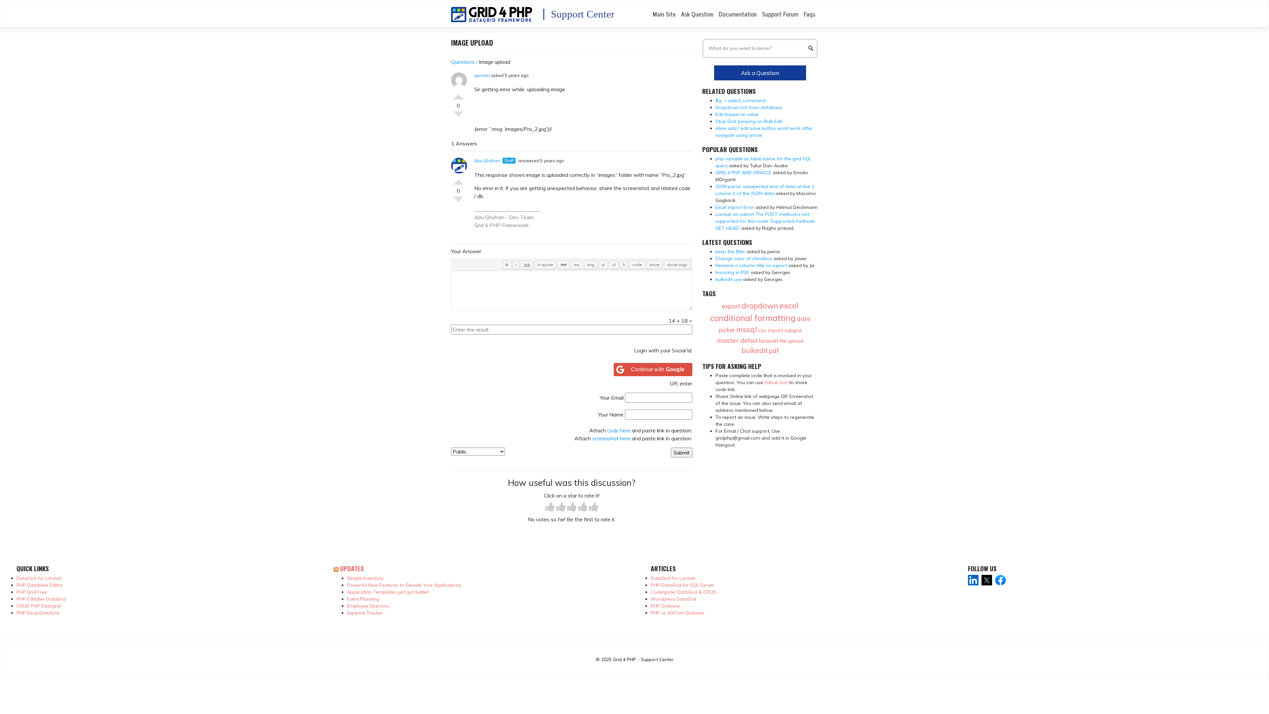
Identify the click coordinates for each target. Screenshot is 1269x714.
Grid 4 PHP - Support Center (643, 659)
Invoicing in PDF (732, 272)
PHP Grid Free (32, 592)
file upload (791, 341)
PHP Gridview (665, 606)
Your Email (612, 397)
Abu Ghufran (487, 160)
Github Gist (776, 382)
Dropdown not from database (748, 107)
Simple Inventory (365, 578)
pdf (774, 351)
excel (789, 305)
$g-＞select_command (740, 100)
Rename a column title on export (751, 265)
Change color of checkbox (743, 258)
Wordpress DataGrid (673, 599)
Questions (463, 62)
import (775, 330)
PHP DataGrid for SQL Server (682, 585)
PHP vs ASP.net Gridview (677, 613)
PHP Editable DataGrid (41, 599)
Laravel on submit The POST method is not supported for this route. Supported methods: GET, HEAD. (765, 221)
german (482, 75)
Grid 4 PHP (487, 225)
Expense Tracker (365, 613)
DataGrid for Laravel (39, 578)
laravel (768, 340)
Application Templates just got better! (388, 592)
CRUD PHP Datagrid (39, 606)
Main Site (664, 14)
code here (619, 430)
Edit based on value (736, 114)
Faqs (809, 14)
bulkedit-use (728, 279)
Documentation (738, 14)
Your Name (611, 414)
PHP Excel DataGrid (38, 613)
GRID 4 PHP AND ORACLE (743, 173)
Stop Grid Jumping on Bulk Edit (749, 121)
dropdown (760, 305)
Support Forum (780, 14)
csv (762, 330)
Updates (352, 568)
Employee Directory (368, 606)
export (731, 306)
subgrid (793, 330)
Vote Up (458, 94)
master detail (737, 340)
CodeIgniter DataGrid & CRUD (683, 592)
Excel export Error (734, 207)
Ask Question (697, 14)
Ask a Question (760, 72)
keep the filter (730, 252)
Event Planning (363, 599)
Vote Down (458, 116)
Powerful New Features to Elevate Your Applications (404, 585)
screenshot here (611, 438)
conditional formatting (752, 318)
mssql (746, 329)
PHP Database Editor (40, 585)
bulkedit (755, 350)
